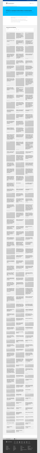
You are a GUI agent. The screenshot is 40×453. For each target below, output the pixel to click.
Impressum (14, 447)
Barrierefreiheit (14, 448)
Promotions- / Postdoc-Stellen (23, 449)
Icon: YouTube (24, 442)
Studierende (7, 447)
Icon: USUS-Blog (29, 442)
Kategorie (8, 28)
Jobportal (21, 448)
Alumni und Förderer (8, 448)
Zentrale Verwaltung (30, 449)
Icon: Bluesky (19, 442)
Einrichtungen (29, 448)
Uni (28, 0)
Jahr (16, 28)
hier (19, 21)
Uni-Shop (21, 450)
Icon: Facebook (15, 442)
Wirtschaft (7, 449)
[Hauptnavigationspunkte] (33, 3)
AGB (13, 450)
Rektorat (28, 447)
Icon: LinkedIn (27, 442)
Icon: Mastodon (22, 442)
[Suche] (31, 3)
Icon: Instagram (17, 442)
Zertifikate (14, 449)
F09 (32, 0)
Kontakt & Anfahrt (22, 447)
